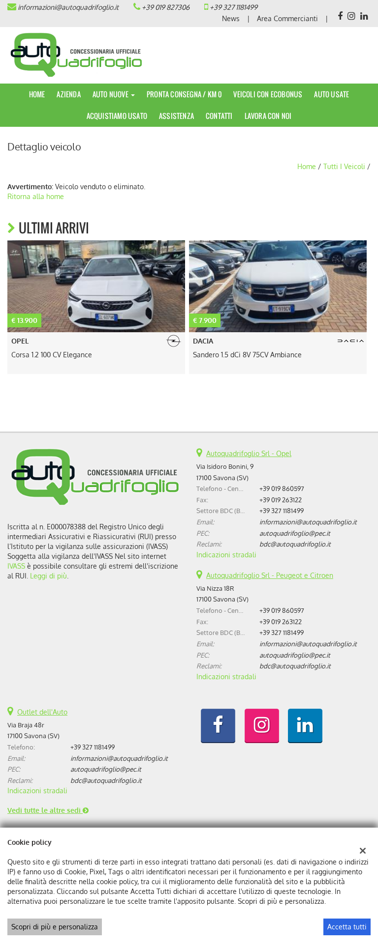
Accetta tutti (347, 926)
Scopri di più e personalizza (54, 926)
